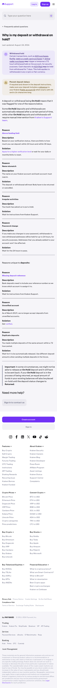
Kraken (4, 626)
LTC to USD (34, 524)
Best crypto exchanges (40, 586)
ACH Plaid (38, 66)
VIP (38, 626)
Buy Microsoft (36, 553)
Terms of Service (8, 605)
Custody (21, 643)
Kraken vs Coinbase (38, 589)
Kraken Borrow (8, 481)
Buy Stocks (35, 532)
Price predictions (9, 524)
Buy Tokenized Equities (13, 565)
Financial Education (39, 565)
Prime (9, 643)
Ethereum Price (8, 500)
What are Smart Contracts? (42, 572)
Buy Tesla (34, 540)
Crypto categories (10, 521)
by (8, 617)
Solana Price (7, 514)
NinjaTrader (23, 626)
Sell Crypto (7, 454)
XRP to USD (35, 503)
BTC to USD (35, 497)
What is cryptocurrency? (40, 569)
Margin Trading (8, 457)
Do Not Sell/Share (45, 599)
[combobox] (27, 15)
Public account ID (27, 90)
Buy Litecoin (7, 557)
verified (9, 324)
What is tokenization (38, 579)
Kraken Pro (13, 626)
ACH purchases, (42, 56)
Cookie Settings (31, 599)
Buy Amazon (35, 546)
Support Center (36, 478)
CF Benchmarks (30, 635)
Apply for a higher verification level (16, 151)
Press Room (35, 464)
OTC (14, 643)
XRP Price (6, 507)
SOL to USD (35, 510)
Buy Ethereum (8, 540)
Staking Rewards (9, 474)
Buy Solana (7, 553)
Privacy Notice (18, 599)
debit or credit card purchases (29, 59)
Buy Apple (34, 543)
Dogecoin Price (8, 503)
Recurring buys (8, 478)
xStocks (20, 635)
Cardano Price (8, 510)
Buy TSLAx (6, 572)
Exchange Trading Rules (25, 605)
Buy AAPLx (6, 576)
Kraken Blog (35, 457)
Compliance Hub (8, 602)
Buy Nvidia (34, 536)
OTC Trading (7, 464)
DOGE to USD (35, 514)
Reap (40, 635)
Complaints (35, 481)
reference (43, 87)
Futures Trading (9, 461)
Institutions (7, 467)
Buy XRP (5, 546)
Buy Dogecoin (8, 543)
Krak (4, 643)
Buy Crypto (7, 450)
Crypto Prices (9, 492)
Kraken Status (36, 474)
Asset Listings (36, 471)
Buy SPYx (6, 579)
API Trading (7, 471)
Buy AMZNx (7, 582)
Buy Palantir (35, 550)
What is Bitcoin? (36, 576)
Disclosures (39, 605)
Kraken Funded (8, 484)
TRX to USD (35, 521)
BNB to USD (35, 507)
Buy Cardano (7, 550)
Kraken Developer (37, 461)
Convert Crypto (37, 492)
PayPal (12, 59)
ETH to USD (35, 500)
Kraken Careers (36, 454)
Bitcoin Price (7, 497)
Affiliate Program (37, 467)
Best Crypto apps (37, 582)
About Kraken (36, 446)
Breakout (32, 626)
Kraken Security (36, 450)
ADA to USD (35, 517)
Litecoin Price (8, 517)
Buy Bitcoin (7, 536)
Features (7, 446)
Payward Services (8, 635)
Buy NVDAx (7, 569)
